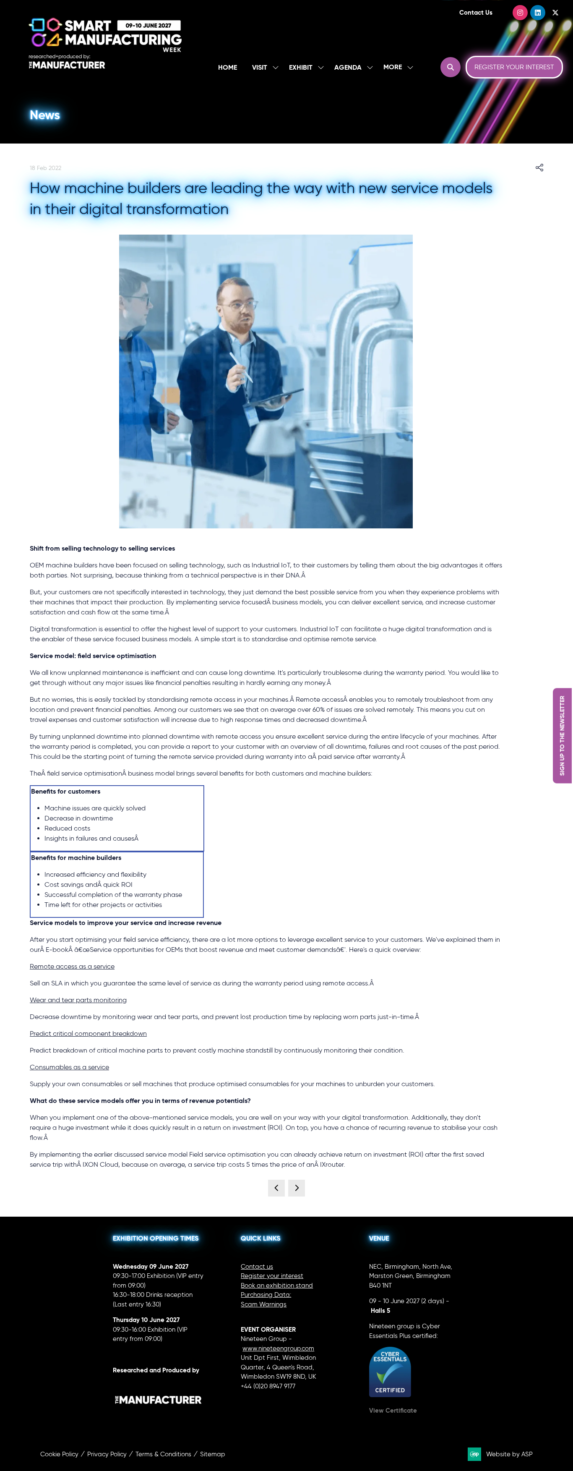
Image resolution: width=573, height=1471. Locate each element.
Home (227, 67)
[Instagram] (520, 12)
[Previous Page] (276, 1188)
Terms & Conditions (163, 1454)
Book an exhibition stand (277, 1285)
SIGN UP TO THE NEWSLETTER (562, 735)
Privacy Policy (107, 1454)
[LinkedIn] (537, 12)
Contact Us (475, 12)
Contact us (257, 1266)
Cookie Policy (59, 1454)
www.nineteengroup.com (278, 1348)
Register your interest (272, 1276)
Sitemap (212, 1454)
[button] (396, 67)
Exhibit (301, 67)
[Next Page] (296, 1188)
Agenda (348, 67)
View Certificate (393, 1410)
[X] (555, 12)
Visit (259, 67)
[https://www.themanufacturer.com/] (158, 1416)
